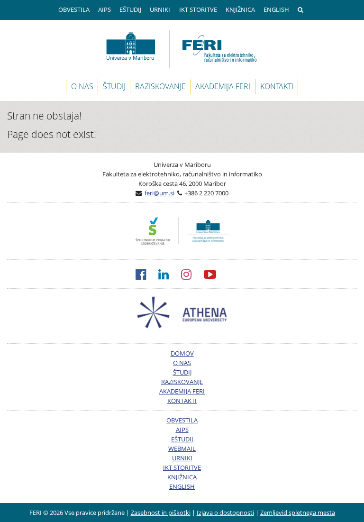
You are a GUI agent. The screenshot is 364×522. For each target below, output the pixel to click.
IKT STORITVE (198, 9)
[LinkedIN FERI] (169, 274)
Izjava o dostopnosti (225, 512)
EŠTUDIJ (130, 9)
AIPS (104, 9)
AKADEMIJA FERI (222, 86)
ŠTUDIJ (114, 86)
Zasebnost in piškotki (161, 512)
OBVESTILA (74, 9)
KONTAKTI (276, 86)
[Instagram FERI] (192, 274)
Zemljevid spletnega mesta (297, 512)
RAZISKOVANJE (160, 86)
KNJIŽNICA (240, 9)
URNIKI (160, 9)
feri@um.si (159, 193)
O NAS (82, 86)
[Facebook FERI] (147, 274)
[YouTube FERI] (216, 274)
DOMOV (182, 353)
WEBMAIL (182, 448)
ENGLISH (276, 9)
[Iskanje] (301, 10)
